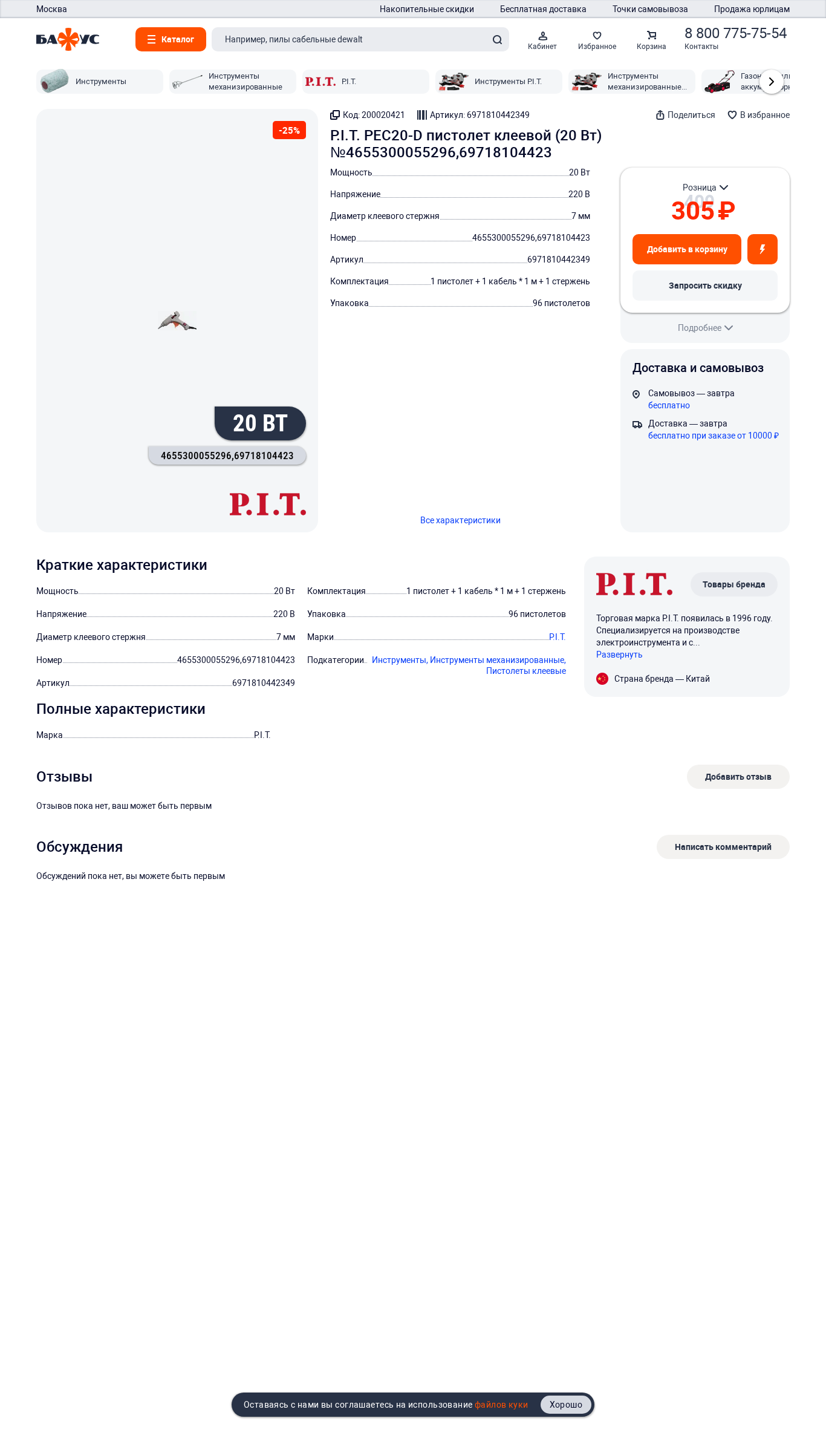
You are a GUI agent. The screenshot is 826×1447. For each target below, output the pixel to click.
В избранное (765, 115)
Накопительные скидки (427, 9)
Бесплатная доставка (543, 9)
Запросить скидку (705, 285)
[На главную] (67, 39)
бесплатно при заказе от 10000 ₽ (713, 435)
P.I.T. (557, 637)
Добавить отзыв (738, 776)
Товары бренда (734, 584)
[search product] (497, 39)
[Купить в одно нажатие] (762, 249)
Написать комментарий (723, 846)
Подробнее (699, 328)
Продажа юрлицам (752, 9)
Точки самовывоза (650, 9)
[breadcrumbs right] (771, 82)
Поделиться (691, 115)
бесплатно (669, 405)
